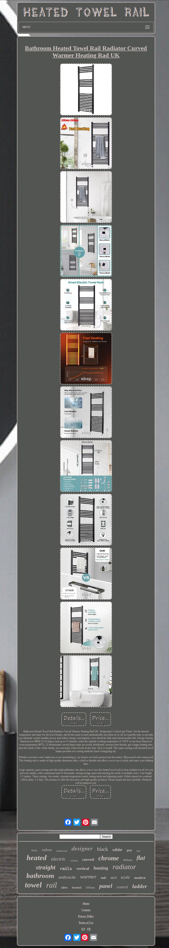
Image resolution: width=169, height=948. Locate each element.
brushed (76, 887)
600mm (127, 860)
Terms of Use (86, 922)
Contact (85, 909)
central (122, 887)
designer (82, 848)
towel (33, 885)
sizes (64, 887)
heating (101, 868)
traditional (61, 851)
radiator (124, 867)
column (74, 860)
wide (125, 878)
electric (58, 859)
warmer (88, 876)
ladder (139, 886)
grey (129, 850)
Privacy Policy (86, 916)
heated (37, 858)
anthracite (67, 877)
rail (51, 885)
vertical (82, 868)
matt (138, 851)
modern (139, 877)
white (117, 849)
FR (89, 929)
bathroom (40, 875)
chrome (108, 858)
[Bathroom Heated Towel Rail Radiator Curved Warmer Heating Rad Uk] (86, 90)
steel (113, 877)
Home (86, 903)
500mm (90, 887)
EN (83, 929)
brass (34, 850)
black (102, 849)
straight (45, 867)
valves (47, 850)
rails (66, 868)
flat (141, 857)
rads (103, 877)
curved (88, 859)
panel (105, 886)
